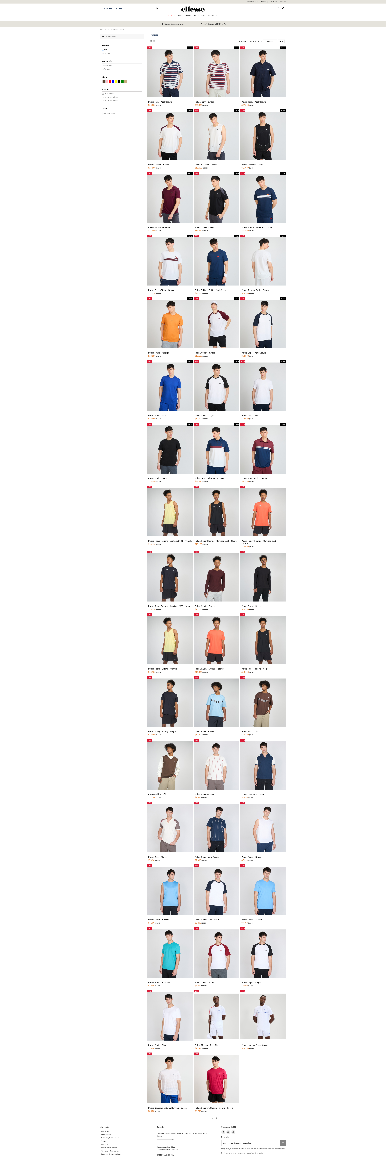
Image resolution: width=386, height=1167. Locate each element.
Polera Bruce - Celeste (205, 731)
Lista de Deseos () (252, 2)
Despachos (105, 1131)
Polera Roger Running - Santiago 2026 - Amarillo (170, 541)
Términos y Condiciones (110, 1151)
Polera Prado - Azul (157, 415)
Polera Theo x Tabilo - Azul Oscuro (256, 227)
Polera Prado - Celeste (251, 920)
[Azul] (113, 81)
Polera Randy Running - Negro (162, 731)
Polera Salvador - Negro (252, 165)
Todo (106, 50)
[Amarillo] (116, 81)
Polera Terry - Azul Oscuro (160, 102)
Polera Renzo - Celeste (158, 920)
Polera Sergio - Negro (251, 606)
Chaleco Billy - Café (157, 794)
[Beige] (125, 81)
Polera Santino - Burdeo (159, 227)
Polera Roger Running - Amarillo (162, 669)
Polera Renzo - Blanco (251, 857)
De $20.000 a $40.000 (112, 101)
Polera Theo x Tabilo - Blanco (161, 290)
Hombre (107, 53)
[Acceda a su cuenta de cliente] (278, 8)
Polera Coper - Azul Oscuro (253, 353)
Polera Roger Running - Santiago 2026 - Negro (216, 541)
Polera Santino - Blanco (158, 165)
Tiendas (263, 2)
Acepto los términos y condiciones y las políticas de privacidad (243, 1153)
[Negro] (119, 81)
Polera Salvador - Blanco (206, 165)
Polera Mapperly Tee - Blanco (208, 1045)
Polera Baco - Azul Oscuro (253, 794)
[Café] (104, 81)
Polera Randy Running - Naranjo (209, 669)
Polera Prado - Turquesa (159, 982)
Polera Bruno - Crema (204, 794)
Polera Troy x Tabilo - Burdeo (254, 478)
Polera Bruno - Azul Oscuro (207, 857)
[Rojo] (110, 81)
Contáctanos (273, 2)
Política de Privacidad (109, 1148)
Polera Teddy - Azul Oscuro (253, 102)
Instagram (283, 2)
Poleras (107, 69)
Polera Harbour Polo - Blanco (254, 1045)
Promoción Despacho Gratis (111, 1154)
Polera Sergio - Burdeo (205, 606)
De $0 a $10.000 (110, 94)
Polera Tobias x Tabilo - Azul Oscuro (211, 290)
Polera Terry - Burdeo (204, 102)
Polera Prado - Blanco (251, 415)
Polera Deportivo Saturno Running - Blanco (167, 1108)
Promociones (106, 1135)
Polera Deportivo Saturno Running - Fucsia (214, 1108)
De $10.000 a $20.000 (112, 97)
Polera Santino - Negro (205, 227)
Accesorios (108, 65)
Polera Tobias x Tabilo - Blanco (255, 290)
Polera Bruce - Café (250, 731)
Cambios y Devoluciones (110, 1138)
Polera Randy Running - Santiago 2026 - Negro (169, 606)
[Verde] (122, 81)
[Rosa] (107, 81)
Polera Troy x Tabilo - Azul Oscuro (210, 478)
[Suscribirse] (283, 1143)
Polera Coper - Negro (204, 415)
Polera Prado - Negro (157, 478)
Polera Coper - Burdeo (205, 353)
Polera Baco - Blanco (157, 857)
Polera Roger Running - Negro (254, 669)
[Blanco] (128, 81)
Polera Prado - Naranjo (158, 353)
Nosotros (104, 1144)
